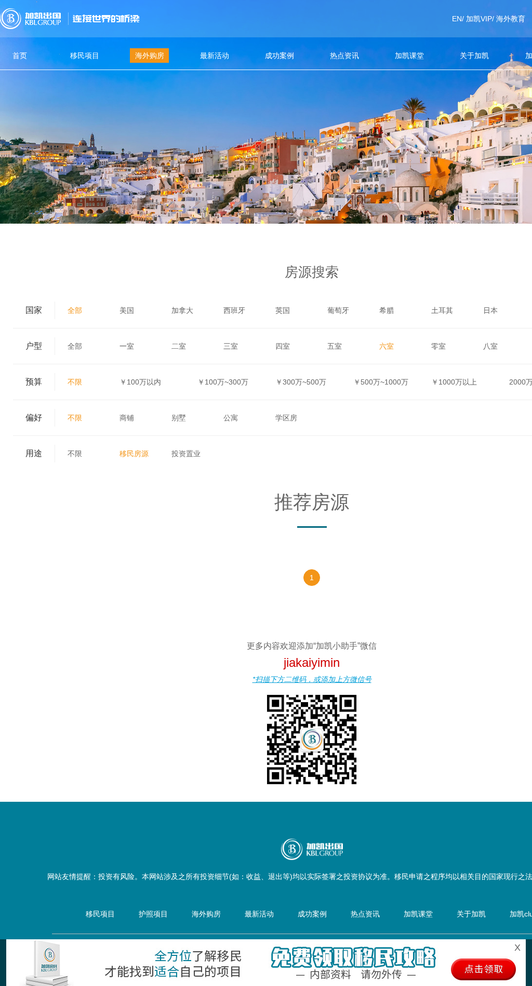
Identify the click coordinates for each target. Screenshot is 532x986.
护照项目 (153, 914)
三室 (230, 346)
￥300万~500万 (300, 382)
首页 (19, 55)
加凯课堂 (409, 55)
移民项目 (84, 55)
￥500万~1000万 (380, 382)
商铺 (126, 418)
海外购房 (149, 55)
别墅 (178, 418)
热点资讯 (344, 55)
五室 (334, 346)
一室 (126, 346)
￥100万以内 (140, 382)
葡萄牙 (338, 310)
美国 (126, 310)
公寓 (230, 418)
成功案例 (279, 55)
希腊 (386, 310)
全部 (75, 310)
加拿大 (182, 310)
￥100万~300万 (222, 382)
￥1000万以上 (454, 382)
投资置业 (186, 453)
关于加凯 (474, 55)
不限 (75, 382)
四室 (282, 346)
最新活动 (214, 55)
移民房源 (134, 453)
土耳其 (442, 310)
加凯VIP (479, 19)
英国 (282, 310)
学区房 (286, 418)
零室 (438, 346)
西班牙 (234, 310)
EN (457, 19)
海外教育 (510, 19)
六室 (386, 346)
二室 (178, 346)
